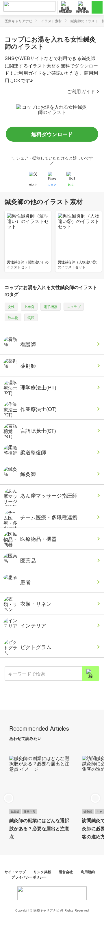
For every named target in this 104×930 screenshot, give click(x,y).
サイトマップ (16, 871)
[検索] (90, 673)
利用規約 (88, 871)
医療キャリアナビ (18, 20)
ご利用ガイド (81, 91)
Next (95, 798)
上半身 (29, 306)
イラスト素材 (51, 20)
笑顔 (30, 317)
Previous (8, 798)
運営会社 (66, 871)
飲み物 (13, 317)
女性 (11, 306)
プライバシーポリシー (29, 877)
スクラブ (74, 306)
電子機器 (50, 306)
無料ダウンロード (52, 134)
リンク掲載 (43, 871)
